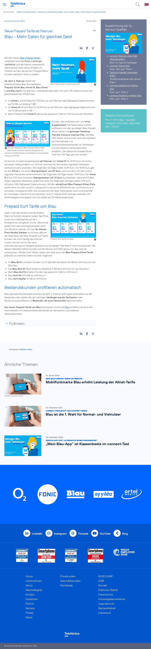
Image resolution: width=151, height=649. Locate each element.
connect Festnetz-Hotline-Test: (126, 95)
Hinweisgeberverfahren (111, 599)
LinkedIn (37, 533)
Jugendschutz (106, 603)
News (29, 617)
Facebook (110, 123)
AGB (101, 581)
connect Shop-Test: (120, 65)
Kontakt (102, 585)
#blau (30, 349)
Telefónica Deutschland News (50, 12)
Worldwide (66, 585)
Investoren (32, 599)
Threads (83, 533)
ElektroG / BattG (108, 590)
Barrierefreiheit (107, 608)
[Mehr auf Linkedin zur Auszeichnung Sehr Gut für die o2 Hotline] (71, 556)
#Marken (23, 349)
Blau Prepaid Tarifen (30, 57)
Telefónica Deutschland (26, 12)
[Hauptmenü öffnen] (4, 4)
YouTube (130, 119)
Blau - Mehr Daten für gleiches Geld (91, 12)
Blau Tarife (122, 123)
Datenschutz (105, 594)
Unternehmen (34, 581)
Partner (30, 603)
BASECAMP (105, 576)
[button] (81, 48)
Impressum (104, 612)
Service (115, 126)
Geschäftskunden (70, 581)
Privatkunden (68, 576)
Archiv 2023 (69, 12)
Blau (67, 307)
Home (29, 576)
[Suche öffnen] (137, 4)
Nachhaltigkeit (34, 590)
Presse (29, 612)
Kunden (30, 594)
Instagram (60, 533)
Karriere (30, 608)
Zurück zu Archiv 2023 (14, 21)
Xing (125, 533)
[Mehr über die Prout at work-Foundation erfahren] (124, 556)
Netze (29, 585)
